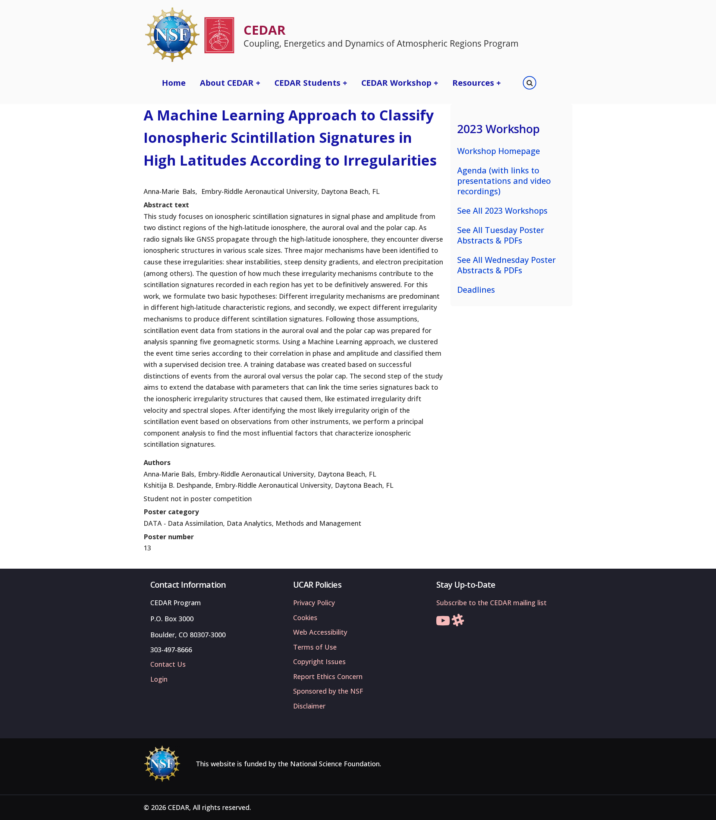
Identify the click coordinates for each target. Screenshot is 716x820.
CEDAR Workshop (399, 82)
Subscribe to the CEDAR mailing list (491, 602)
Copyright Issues (319, 661)
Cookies (305, 617)
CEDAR (265, 29)
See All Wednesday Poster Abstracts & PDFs (506, 265)
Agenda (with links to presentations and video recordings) (504, 181)
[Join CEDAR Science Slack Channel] (458, 622)
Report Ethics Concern (327, 676)
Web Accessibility (320, 632)
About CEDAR (230, 82)
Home (174, 82)
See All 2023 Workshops (502, 210)
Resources (476, 82)
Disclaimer (309, 705)
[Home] (189, 35)
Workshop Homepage (498, 150)
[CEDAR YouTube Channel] (443, 622)
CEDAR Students (310, 82)
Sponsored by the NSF (328, 691)
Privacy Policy (314, 602)
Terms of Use (315, 647)
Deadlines (476, 289)
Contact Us (168, 664)
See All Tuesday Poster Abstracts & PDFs (500, 235)
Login (158, 679)
